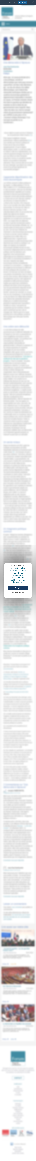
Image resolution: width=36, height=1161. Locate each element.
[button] (33, 2)
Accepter (18, 588)
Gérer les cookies (18, 592)
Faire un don (22, 2)
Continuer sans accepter (17, 565)
